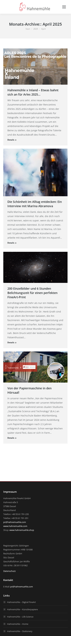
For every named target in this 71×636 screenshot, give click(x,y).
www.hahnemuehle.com (15, 526)
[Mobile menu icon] (64, 7)
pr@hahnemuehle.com (14, 522)
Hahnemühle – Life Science (20, 616)
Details (10, 139)
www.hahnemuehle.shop (21, 530)
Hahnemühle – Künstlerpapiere (22, 609)
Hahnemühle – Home (17, 623)
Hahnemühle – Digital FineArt (21, 602)
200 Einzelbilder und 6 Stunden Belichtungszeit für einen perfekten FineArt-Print (32, 293)
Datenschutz (9, 571)
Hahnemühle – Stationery (19, 631)
